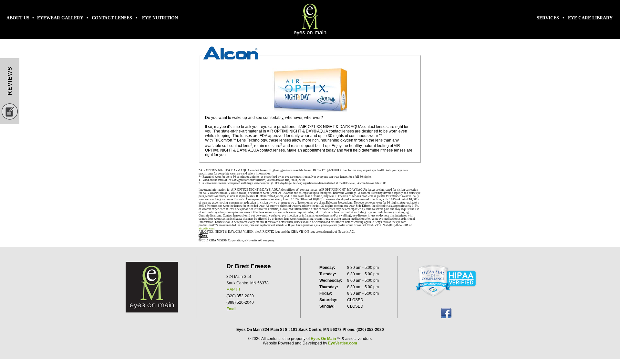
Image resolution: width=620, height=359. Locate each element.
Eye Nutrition (160, 18)
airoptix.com (206, 228)
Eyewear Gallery (60, 18)
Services (548, 18)
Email (231, 309)
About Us (17, 18)
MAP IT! (233, 289)
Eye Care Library (590, 18)
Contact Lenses (112, 18)
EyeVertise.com (342, 343)
